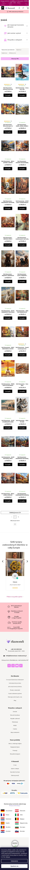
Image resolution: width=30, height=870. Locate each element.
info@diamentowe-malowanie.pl (15, 646)
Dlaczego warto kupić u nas (14, 687)
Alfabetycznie (12, 53)
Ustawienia (14, 861)
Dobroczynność (14, 765)
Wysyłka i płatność (14, 709)
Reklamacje (14, 712)
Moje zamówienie (14, 722)
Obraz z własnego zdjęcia (14, 734)
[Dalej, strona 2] (14, 507)
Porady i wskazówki (14, 680)
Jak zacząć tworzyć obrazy (14, 677)
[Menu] (2, 8)
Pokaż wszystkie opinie (14, 587)
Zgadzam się (14, 866)
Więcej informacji (14, 796)
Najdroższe (4, 53)
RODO (14, 716)
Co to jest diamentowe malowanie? (14, 670)
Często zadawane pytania (14, 684)
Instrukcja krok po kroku (14, 673)
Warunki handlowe (14, 705)
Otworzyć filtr (14, 58)
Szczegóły (7, 94)
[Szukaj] (23, 8)
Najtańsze (18, 49)
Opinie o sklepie (14, 759)
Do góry (14, 514)
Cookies (14, 719)
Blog (14, 690)
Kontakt (14, 702)
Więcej (8, 857)
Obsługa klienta (5, 650)
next (26, 552)
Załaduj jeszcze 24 (14, 503)
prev (3, 552)
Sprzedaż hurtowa (14, 762)
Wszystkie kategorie (14, 744)
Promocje (14, 741)
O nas (14, 755)
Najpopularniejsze (14, 737)
